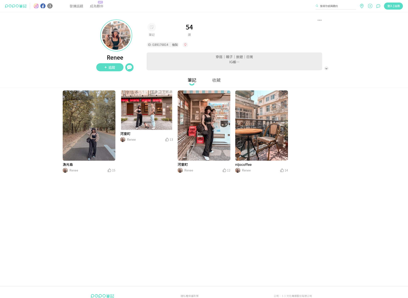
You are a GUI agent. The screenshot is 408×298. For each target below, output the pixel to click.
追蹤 (111, 67)
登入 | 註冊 (393, 6)
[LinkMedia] (89, 125)
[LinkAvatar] (65, 170)
